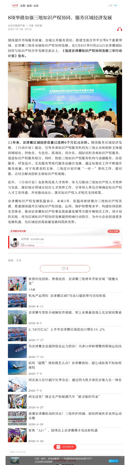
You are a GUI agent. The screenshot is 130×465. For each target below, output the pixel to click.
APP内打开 (68, 447)
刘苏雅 (25, 239)
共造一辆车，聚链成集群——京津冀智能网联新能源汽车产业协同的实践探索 (63, 460)
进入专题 (113, 231)
